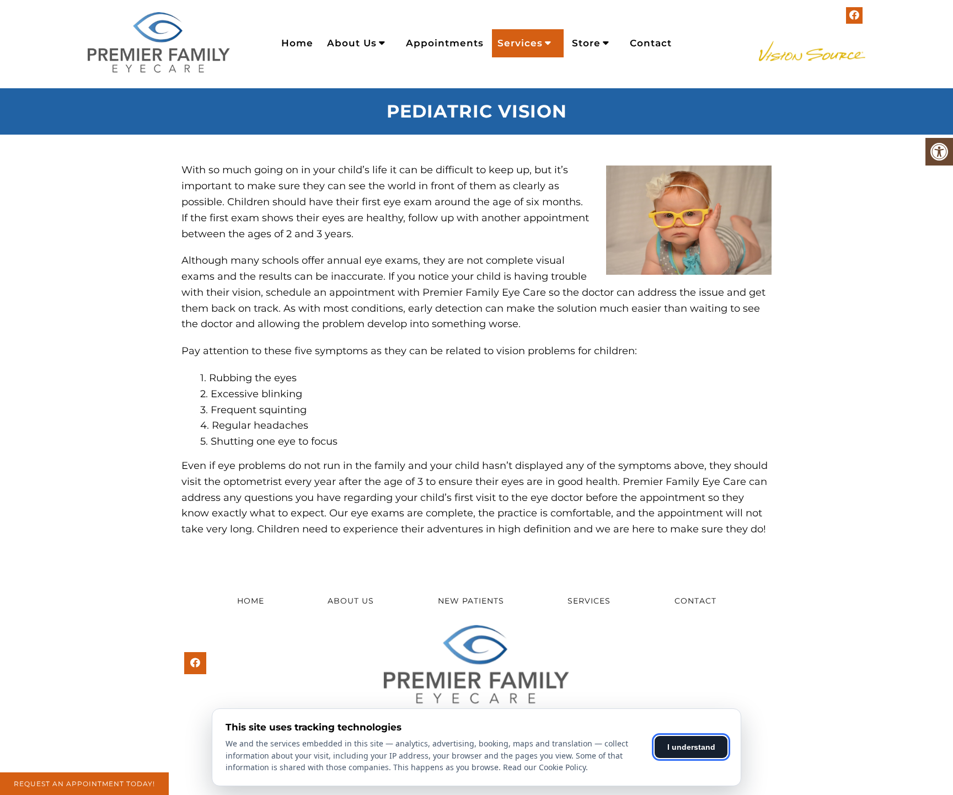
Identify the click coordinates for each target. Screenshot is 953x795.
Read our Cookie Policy (544, 767)
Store (586, 43)
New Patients (471, 601)
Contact (651, 43)
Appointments (445, 43)
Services (520, 43)
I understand (691, 747)
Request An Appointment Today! (84, 784)
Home (297, 43)
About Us (352, 43)
